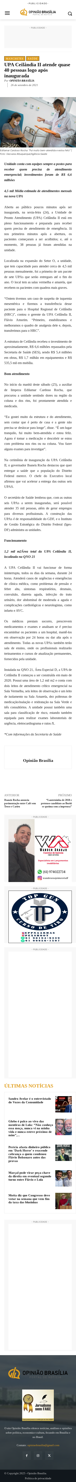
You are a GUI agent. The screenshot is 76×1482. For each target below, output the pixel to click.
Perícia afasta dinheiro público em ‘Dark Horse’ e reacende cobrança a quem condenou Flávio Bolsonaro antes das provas (29, 1154)
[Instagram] (38, 1455)
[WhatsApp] (41, 91)
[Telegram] (51, 91)
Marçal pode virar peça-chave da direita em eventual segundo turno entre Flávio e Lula (29, 1176)
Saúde (33, 58)
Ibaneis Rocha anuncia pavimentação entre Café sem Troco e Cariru (20, 803)
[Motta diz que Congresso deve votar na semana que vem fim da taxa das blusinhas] (63, 1201)
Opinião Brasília (22, 80)
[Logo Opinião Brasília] (38, 12)
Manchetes (14, 58)
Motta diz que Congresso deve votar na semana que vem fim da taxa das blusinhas (29, 1199)
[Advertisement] (38, 40)
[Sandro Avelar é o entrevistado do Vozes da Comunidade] (63, 1104)
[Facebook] (22, 91)
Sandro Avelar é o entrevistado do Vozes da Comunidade (29, 1100)
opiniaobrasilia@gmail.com (43, 1445)
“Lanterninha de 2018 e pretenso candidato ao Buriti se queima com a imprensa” (56, 803)
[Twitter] (31, 91)
